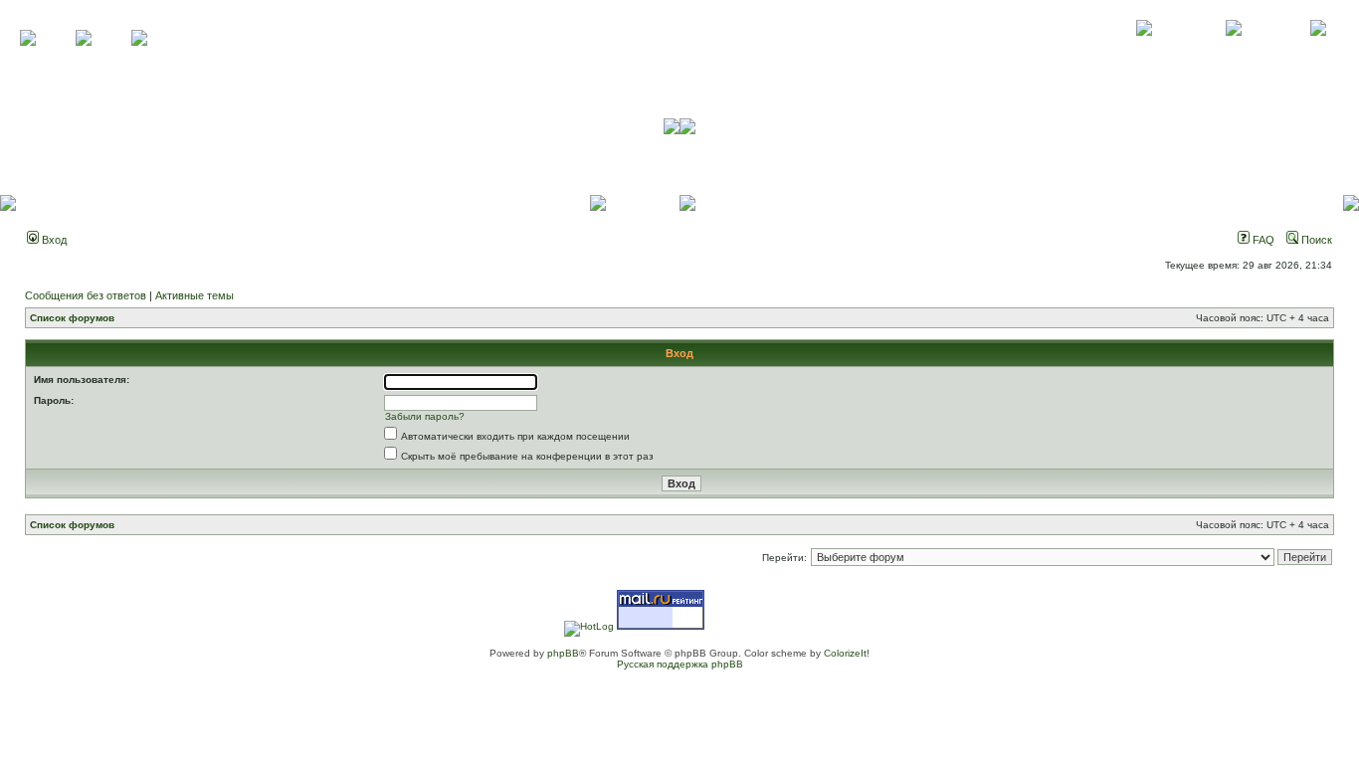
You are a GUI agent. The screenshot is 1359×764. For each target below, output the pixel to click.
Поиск (1315, 240)
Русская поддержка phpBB (680, 664)
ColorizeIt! (847, 653)
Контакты (1233, 50)
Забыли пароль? (425, 416)
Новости (1317, 50)
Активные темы (194, 295)
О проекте (1144, 50)
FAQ (1262, 240)
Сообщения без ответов (85, 295)
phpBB (563, 653)
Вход (53, 240)
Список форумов (72, 317)
